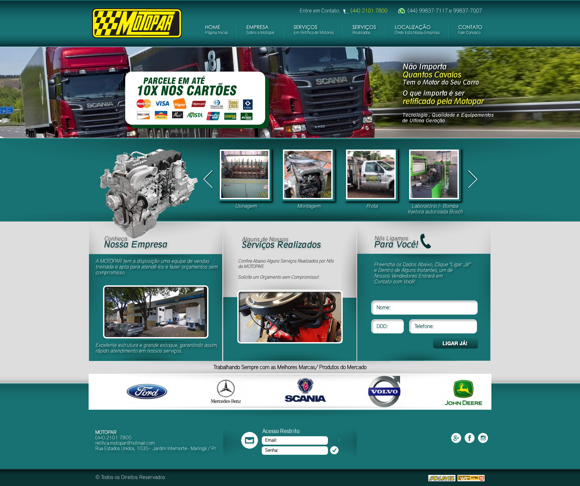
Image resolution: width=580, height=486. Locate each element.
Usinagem (245, 206)
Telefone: (424, 326)
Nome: (384, 307)
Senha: (271, 450)
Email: (271, 440)
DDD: (382, 326)
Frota (372, 206)
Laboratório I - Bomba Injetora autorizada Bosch (435, 208)
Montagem (308, 206)
